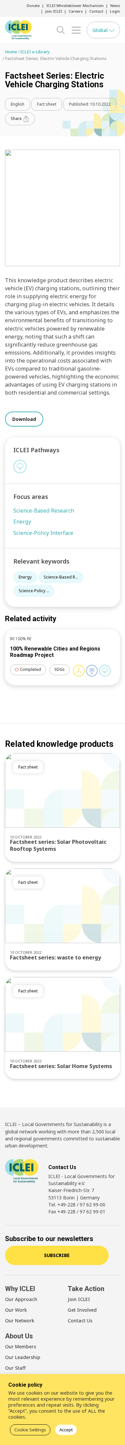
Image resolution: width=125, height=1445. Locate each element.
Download (24, 419)
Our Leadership (22, 1357)
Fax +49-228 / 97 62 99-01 (76, 1211)
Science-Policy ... (34, 591)
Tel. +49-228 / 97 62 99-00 (76, 1204)
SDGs (59, 669)
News (115, 5)
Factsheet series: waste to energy (55, 957)
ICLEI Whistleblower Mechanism (75, 5)
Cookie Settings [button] (30, 1430)
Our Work (16, 1310)
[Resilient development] (92, 671)
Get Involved (82, 1310)
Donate (33, 5)
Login (115, 11)
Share (17, 118)
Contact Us (80, 1320)
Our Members (20, 1346)
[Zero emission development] (20, 466)
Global (100, 30)
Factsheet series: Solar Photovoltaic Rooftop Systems (58, 845)
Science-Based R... (61, 577)
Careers (76, 11)
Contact (96, 11)
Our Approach (21, 1299)
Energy (25, 577)
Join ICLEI (53, 11)
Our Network (19, 1320)
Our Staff (15, 1368)
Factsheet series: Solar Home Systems (61, 1066)
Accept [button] (66, 1430)
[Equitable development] (79, 671)
